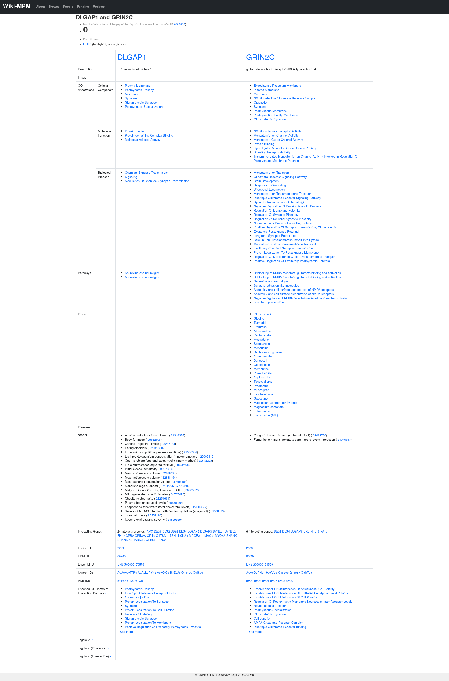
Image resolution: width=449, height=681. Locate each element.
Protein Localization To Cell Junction (149, 610)
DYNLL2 (230, 531)
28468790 (319, 435)
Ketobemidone (263, 394)
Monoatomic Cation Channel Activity (278, 139)
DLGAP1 (132, 56)
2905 (249, 548)
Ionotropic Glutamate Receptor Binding (151, 593)
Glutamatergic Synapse (141, 102)
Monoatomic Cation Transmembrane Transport (285, 244)
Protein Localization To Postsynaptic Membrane (286, 252)
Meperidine (261, 348)
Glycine (259, 318)
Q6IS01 (198, 572)
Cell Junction (262, 618)
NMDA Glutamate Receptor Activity (278, 131)
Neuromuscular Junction (270, 605)
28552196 (154, 439)
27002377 (199, 506)
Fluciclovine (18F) (266, 415)
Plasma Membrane (137, 85)
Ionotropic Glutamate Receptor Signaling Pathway (287, 197)
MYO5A (220, 535)
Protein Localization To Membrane (148, 622)
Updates (99, 6)
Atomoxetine (262, 331)
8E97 (273, 580)
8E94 (265, 580)
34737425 (177, 494)
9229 (120, 548)
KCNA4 (183, 535)
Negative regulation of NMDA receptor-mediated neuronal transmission (301, 298)
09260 (121, 556)
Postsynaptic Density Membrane (276, 115)
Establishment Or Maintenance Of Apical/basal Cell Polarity (294, 589)
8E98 (281, 580)
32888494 (169, 473)
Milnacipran (261, 390)
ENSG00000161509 (259, 564)
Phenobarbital (263, 373)
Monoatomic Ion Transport (271, 172)
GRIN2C (260, 56)
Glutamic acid (263, 314)
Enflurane (260, 326)
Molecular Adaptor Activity (143, 139)
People (68, 6)
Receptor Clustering (138, 614)
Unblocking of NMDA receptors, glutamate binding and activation (297, 272)
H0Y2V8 (271, 572)
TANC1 (162, 539)
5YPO (121, 580)
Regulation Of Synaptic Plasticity (276, 214)
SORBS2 (150, 539)
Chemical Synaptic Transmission (147, 172)
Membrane (132, 94)
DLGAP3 (206, 531)
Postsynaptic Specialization (144, 106)
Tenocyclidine (263, 381)
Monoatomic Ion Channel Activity (276, 135)
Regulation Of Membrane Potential (277, 210)
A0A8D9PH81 (255, 572)
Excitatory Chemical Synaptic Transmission (283, 248)
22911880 (156, 448)
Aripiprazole (262, 377)
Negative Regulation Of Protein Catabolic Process (287, 206)
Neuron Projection (137, 597)
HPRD (87, 44)
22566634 (190, 452)
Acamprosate (263, 356)
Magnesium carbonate (269, 406)
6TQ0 (139, 580)
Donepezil (260, 360)
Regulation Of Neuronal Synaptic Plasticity (282, 218)
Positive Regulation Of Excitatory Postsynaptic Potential (292, 261)
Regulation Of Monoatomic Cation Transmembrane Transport (295, 256)
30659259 (175, 502)
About (40, 6)
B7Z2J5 (175, 572)
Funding (83, 6)
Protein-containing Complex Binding (149, 135)
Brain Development (266, 181)
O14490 (186, 572)
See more (126, 631)
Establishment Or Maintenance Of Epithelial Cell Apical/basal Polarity (301, 593)
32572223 (205, 460)
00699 (250, 556)
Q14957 (295, 572)
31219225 (177, 435)
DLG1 (157, 531)
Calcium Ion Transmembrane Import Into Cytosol (286, 240)
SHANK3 (136, 539)
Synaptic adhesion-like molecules (276, 285)
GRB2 (130, 535)
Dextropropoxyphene (268, 352)
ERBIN (308, 531)
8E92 (249, 580)
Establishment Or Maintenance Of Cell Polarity (285, 597)
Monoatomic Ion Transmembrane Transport (283, 193)
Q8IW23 (306, 572)
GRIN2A (140, 535)
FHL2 (121, 535)
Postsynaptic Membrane (270, 110)
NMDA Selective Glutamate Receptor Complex (285, 98)
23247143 (168, 443)
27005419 (206, 456)
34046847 (344, 439)
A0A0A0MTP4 (127, 572)
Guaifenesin (262, 364)
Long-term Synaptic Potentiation (275, 235)
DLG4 (183, 531)
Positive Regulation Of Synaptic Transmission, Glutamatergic (295, 227)
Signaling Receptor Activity (272, 152)
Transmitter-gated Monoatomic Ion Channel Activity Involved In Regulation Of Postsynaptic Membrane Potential (306, 158)
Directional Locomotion (269, 189)
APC (150, 531)
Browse (54, 6)
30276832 (166, 469)
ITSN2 (173, 535)
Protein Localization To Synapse (147, 601)
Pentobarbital (263, 335)
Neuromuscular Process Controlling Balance (283, 223)
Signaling (131, 176)
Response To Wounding (270, 185)
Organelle (260, 102)
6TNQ (130, 580)
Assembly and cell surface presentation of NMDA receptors (294, 289)
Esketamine (262, 411)
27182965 (167, 485)
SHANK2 (123, 539)
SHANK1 (232, 535)
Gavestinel (261, 398)
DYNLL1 (218, 531)
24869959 (174, 519)
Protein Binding (135, 131)
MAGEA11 (196, 535)
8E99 (289, 580)
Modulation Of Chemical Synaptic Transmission (157, 181)
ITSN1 (163, 535)
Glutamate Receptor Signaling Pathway (280, 176)
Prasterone (261, 385)
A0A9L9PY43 (147, 572)
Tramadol (260, 322)
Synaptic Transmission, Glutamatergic (279, 202)
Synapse (131, 98)
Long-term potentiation (269, 302)
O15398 (283, 572)
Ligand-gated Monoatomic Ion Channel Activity (285, 148)
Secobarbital (262, 343)
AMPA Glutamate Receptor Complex (278, 622)
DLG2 (166, 531)
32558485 (217, 511)
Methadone (261, 339)
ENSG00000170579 (130, 564)
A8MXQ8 (163, 572)
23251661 (162, 498)
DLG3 (174, 531)
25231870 (181, 485)
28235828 (192, 490)
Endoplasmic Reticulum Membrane (277, 85)
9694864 (179, 24)
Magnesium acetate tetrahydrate (275, 402)
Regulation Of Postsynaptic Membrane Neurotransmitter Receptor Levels (303, 601)
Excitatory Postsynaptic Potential (276, 231)
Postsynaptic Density (139, 89)
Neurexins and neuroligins (142, 272)
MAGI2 (209, 535)
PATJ (323, 531)
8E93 (257, 580)
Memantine (261, 369)
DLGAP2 (193, 531)
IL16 (316, 531)
